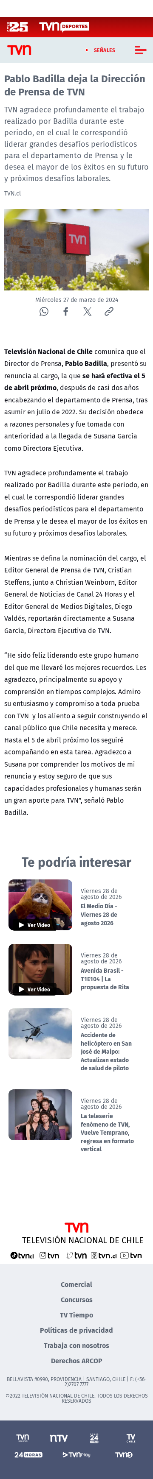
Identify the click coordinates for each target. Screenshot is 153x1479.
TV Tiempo (76, 1314)
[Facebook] (65, 311)
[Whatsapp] (44, 311)
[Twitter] (87, 311)
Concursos (77, 1299)
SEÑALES (105, 50)
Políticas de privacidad (76, 1330)
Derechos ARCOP (76, 1360)
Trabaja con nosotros (76, 1345)
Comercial (76, 1284)
